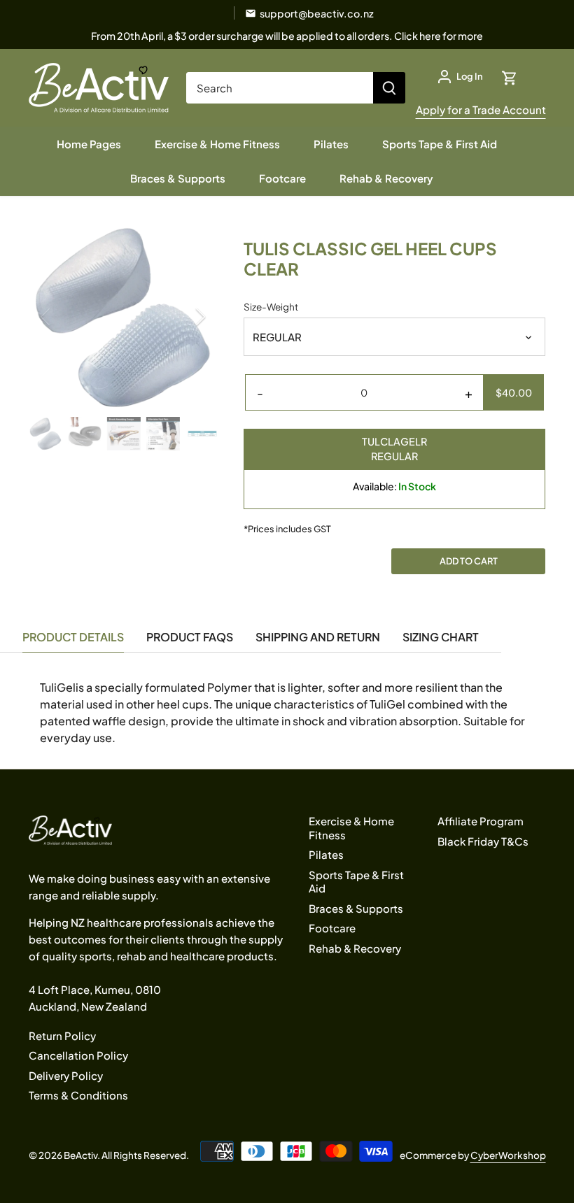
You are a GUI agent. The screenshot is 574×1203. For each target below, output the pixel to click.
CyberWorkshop (508, 1155)
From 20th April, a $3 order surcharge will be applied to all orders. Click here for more (287, 35)
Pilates (326, 854)
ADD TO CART (469, 561)
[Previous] (64, 316)
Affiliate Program (481, 820)
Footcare (332, 927)
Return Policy (62, 1035)
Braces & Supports (356, 908)
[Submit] (389, 88)
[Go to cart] (509, 76)
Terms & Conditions (78, 1095)
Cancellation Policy (78, 1055)
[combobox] (280, 88)
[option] (123, 316)
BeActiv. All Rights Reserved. (126, 1155)
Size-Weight (271, 307)
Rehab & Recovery (355, 948)
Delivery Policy (66, 1075)
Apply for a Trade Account (481, 109)
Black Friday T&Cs (483, 841)
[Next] (182, 316)
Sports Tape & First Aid (356, 881)
